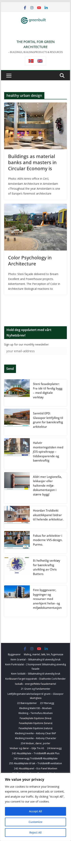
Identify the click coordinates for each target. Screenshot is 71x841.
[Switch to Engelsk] (40, 61)
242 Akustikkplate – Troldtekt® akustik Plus (35, 753)
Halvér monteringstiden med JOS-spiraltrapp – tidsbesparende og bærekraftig (48, 451)
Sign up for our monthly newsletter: (26, 344)
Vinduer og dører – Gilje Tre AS (27, 748)
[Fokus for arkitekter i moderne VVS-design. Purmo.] (17, 542)
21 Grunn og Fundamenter (35, 688)
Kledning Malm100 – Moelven (35, 708)
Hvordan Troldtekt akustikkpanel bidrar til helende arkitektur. (48, 514)
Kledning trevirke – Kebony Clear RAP (35, 733)
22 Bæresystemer (27, 703)
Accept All (35, 811)
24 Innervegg (54, 748)
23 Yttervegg (47, 703)
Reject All (35, 832)
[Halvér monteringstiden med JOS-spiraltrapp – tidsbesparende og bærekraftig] (17, 454)
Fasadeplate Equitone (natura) (35, 728)
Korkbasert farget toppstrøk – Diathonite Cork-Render (35, 678)
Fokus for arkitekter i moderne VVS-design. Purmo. (48, 540)
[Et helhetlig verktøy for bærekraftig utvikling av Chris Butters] (17, 569)
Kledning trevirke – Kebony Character (35, 738)
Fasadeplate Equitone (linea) (35, 718)
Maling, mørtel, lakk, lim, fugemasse (43, 654)
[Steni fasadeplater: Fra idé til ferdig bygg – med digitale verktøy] (17, 392)
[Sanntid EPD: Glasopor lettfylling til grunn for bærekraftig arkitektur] (17, 422)
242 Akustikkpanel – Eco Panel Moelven (35, 768)
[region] (35, 807)
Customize (35, 822)
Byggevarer (14, 654)
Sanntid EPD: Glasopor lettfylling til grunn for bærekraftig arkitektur (48, 420)
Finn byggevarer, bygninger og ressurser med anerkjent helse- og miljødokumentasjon (47, 599)
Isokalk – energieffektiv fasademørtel (35, 684)
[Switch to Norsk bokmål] (31, 61)
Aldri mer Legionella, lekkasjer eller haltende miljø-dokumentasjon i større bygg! (47, 485)
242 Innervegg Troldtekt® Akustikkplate (36, 758)
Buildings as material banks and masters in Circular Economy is (32, 162)
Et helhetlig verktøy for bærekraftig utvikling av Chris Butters (46, 567)
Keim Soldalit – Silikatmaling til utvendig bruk (35, 673)
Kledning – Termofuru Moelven (36, 713)
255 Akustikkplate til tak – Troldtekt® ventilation (35, 763)
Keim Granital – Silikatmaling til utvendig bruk (35, 659)
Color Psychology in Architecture (30, 260)
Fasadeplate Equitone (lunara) (35, 723)
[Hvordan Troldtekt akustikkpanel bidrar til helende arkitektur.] (17, 517)
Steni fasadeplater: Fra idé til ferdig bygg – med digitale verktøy (47, 390)
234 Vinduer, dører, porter (35, 743)
